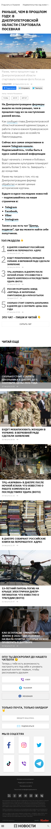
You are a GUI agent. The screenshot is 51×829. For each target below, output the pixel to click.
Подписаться (27, 726)
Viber (8, 215)
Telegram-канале (22, 146)
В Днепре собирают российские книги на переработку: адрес (24, 540)
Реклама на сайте (26, 786)
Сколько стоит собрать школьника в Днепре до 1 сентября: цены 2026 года (28, 306)
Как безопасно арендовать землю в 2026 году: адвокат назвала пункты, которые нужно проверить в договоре (25, 637)
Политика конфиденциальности (25, 789)
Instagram (11, 219)
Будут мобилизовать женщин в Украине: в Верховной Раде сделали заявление (28, 261)
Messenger (28, 696)
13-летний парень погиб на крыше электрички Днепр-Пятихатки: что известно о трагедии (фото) (20, 593)
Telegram (11, 207)
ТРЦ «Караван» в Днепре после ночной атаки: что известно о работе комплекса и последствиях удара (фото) (23, 487)
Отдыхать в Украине (10, 4)
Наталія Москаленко (14, 94)
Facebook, (11, 211)
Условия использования (25, 779)
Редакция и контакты (25, 782)
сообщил (12, 121)
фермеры (38, 104)
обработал (8, 184)
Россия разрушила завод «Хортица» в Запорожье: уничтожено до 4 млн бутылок (25, 292)
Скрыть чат (25, 324)
